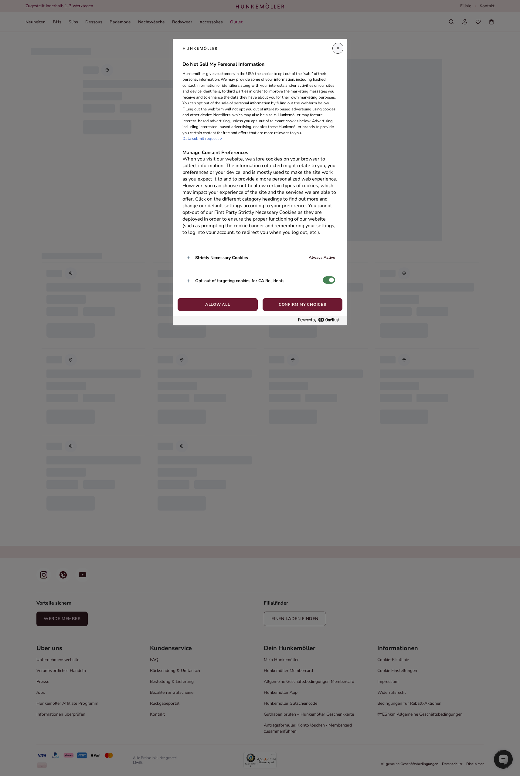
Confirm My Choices (302, 304)
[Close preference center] (338, 48)
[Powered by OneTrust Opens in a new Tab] (321, 320)
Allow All (217, 304)
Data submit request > (202, 138)
